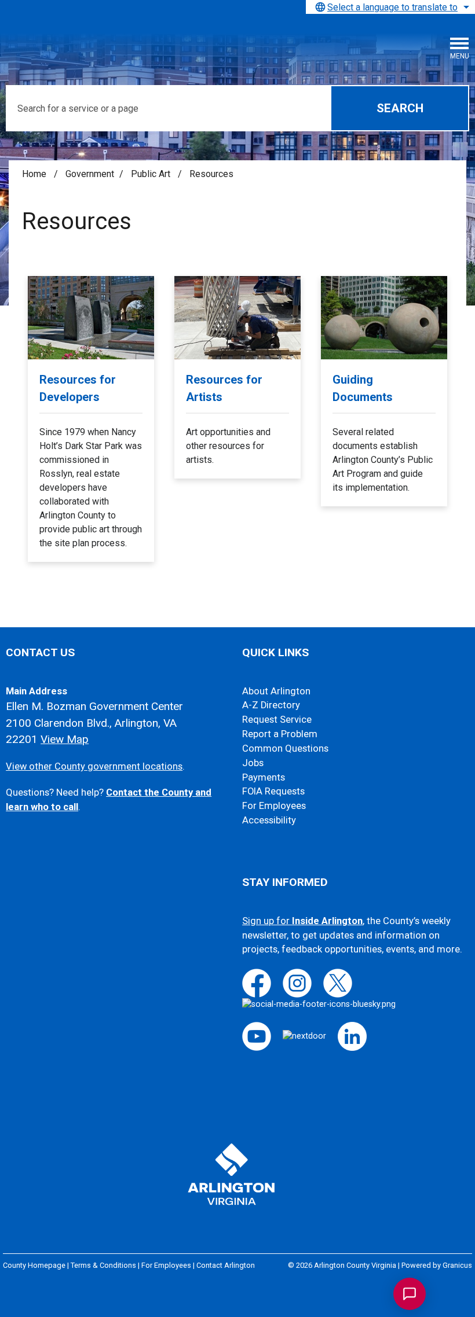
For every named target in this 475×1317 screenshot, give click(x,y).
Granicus (457, 1265)
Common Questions (285, 748)
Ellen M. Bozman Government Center (94, 706)
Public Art (152, 173)
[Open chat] (409, 1294)
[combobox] (390, 7)
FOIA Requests (273, 791)
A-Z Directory (271, 705)
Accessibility (269, 820)
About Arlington (276, 691)
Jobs (253, 762)
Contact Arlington (225, 1265)
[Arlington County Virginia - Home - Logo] (95, 41)
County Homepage (34, 1265)
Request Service (277, 719)
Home (34, 173)
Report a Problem (279, 734)
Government (89, 173)
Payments (263, 777)
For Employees (274, 805)
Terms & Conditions (103, 1265)
